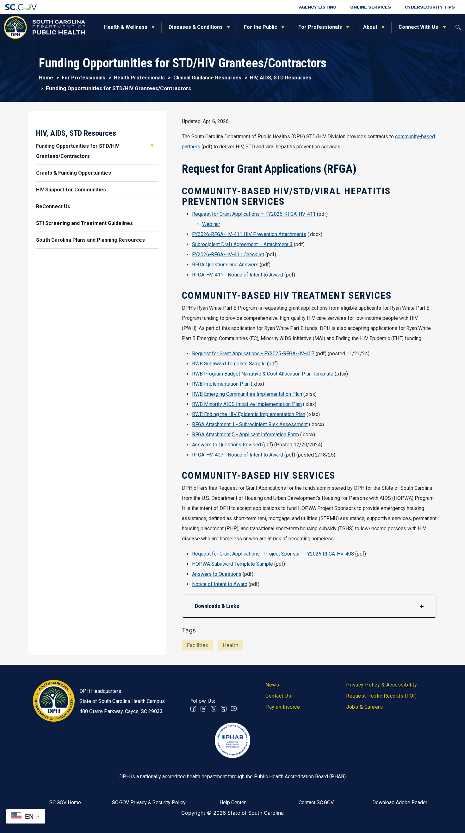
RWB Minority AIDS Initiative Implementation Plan (247, 404)
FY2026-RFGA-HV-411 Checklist (228, 255)
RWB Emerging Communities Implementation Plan (247, 394)
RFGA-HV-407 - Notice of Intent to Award (237, 455)
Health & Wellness (125, 27)
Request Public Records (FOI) (381, 696)
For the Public (260, 27)
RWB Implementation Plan (221, 384)
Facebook (193, 709)
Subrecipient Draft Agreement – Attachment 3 (242, 244)
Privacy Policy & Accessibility (381, 685)
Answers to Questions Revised (226, 445)
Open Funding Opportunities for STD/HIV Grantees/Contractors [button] (152, 145)
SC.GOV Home (65, 802)
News (272, 685)
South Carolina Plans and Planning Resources (90, 240)
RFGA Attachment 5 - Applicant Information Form (245, 435)
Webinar (211, 224)
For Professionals (320, 27)
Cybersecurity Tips (430, 6)
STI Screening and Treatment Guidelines (84, 223)
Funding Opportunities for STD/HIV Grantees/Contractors (77, 151)
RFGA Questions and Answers (225, 265)
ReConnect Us (53, 206)
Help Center (233, 802)
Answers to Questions (216, 574)
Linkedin (203, 709)
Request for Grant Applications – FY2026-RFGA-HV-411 (254, 214)
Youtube (234, 709)
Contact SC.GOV (316, 802)
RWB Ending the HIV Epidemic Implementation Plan (248, 414)
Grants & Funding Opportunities (73, 173)
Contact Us (278, 696)
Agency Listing (317, 6)
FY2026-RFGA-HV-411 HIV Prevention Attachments (249, 234)
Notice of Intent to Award (219, 584)
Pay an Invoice (282, 707)
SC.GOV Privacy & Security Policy (149, 802)
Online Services (370, 6)
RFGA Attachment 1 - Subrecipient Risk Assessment (250, 424)
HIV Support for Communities (71, 190)
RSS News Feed (213, 709)
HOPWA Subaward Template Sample (232, 564)
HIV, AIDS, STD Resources (280, 78)
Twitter (223, 709)
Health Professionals (139, 78)
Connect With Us (419, 27)
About (370, 27)
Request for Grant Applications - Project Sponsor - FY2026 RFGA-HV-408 (273, 554)
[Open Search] (458, 27)
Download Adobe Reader (399, 802)
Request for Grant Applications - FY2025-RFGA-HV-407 (253, 354)
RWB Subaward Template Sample (229, 364)
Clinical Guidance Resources (207, 78)
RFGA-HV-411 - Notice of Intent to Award (237, 275)
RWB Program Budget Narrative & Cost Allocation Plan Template (262, 374)
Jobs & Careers (364, 707)
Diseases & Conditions (196, 27)
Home (46, 78)
